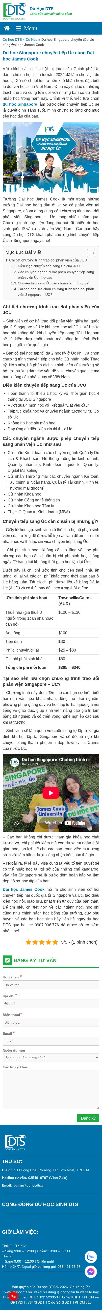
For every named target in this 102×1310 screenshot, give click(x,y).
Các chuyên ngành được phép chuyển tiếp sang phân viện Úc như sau (56, 274)
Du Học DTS (41, 8)
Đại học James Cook (24, 889)
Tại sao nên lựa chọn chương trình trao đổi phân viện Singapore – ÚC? (56, 292)
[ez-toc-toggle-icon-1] (88, 253)
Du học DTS (12, 39)
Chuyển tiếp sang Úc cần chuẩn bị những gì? (53, 283)
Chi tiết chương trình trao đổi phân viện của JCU (48, 260)
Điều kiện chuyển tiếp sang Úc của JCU (49, 266)
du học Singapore (20, 104)
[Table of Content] (91, 253)
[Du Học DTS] (15, 11)
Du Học (31, 39)
